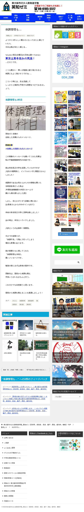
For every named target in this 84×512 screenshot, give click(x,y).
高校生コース (8, 501)
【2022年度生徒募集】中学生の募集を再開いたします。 (41, 356)
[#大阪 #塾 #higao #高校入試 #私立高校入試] (60, 151)
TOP (37, 425)
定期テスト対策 (9, 463)
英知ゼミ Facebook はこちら (41, 433)
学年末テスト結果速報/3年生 (25, 334)
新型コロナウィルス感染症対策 (15, 473)
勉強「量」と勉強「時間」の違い (13, 370)
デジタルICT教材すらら (12, 453)
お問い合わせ (79, 18)
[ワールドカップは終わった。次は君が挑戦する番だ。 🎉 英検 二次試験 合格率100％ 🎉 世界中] (74, 97)
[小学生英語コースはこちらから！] (70, 450)
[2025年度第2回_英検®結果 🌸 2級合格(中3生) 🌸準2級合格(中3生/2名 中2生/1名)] (60, 192)
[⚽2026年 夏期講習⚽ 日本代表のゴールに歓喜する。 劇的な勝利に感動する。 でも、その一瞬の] (60, 124)
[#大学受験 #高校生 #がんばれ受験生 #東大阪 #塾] (60, 179)
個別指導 (31, 301)
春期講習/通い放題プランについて (9, 334)
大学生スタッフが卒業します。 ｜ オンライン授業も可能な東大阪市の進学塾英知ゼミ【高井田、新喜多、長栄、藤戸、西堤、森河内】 (25, 411)
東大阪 (22, 304)
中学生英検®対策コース (12, 458)
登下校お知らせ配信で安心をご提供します (38, 370)
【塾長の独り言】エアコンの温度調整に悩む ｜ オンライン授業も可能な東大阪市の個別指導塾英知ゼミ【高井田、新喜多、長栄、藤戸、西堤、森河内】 (25, 399)
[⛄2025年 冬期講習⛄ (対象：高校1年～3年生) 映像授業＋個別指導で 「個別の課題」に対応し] (74, 179)
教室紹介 (40, 18)
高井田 (29, 304)
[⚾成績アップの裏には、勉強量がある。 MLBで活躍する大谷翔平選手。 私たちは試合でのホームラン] (74, 110)
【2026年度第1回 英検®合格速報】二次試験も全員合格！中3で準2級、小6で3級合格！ (67, 334)
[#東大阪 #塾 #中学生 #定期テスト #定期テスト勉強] (74, 151)
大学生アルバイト (19, 35)
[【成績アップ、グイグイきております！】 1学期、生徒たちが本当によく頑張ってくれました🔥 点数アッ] (60, 97)
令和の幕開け (8, 353)
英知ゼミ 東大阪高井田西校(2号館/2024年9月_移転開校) (15, 484)
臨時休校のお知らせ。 (41, 334)
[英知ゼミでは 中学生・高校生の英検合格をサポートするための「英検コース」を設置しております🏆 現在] (60, 220)
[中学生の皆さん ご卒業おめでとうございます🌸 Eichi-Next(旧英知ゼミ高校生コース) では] (74, 138)
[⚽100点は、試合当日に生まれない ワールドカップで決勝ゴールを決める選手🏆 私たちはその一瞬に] (60, 110)
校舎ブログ (61, 18)
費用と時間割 (27, 18)
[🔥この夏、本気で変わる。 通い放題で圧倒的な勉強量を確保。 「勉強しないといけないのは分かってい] (74, 124)
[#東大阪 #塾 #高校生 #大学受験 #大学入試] (74, 165)
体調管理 (22, 301)
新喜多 (15, 304)
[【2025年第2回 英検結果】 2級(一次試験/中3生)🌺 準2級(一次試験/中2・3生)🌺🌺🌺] (74, 192)
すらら (15, 301)
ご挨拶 (6, 443)
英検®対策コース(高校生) (13, 478)
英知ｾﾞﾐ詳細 (16, 18)
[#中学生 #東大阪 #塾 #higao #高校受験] (60, 165)
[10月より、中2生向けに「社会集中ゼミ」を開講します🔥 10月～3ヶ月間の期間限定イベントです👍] (74, 220)
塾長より (9, 35)
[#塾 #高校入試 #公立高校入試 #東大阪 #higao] (60, 138)
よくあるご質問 (70, 18)
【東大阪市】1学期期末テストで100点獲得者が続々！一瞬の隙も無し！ (67, 357)
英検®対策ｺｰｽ (49, 18)
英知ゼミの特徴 (9, 491)
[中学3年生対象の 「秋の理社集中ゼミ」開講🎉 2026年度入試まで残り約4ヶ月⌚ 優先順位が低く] (74, 206)
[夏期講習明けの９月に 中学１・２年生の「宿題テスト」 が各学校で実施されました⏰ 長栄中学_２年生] (60, 206)
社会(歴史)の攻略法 (25, 354)
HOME (6, 18)
